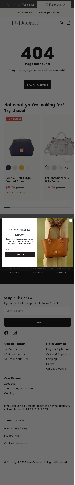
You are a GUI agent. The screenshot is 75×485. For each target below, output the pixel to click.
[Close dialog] (69, 220)
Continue (18, 255)
